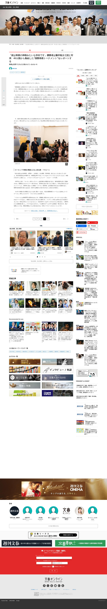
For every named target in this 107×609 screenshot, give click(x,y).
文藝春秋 (53, 2)
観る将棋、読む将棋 (12, 7)
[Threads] (51, 585)
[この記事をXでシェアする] (3, 80)
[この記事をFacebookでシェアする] (3, 84)
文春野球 (79, 2)
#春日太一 (45, 351)
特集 (38, 2)
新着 (22, 2)
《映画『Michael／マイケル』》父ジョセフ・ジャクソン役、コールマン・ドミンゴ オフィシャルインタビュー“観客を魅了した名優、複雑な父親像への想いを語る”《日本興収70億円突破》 (65, 337)
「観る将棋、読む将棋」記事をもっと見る (41, 261)
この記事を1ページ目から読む (42, 79)
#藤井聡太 (23, 72)
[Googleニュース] (55, 585)
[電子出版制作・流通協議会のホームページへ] (36, 594)
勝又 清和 (42, 253)
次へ (64, 219)
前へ (17, 219)
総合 (90, 72)
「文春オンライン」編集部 (18, 253)
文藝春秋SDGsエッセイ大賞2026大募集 (31, 334)
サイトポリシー (66, 589)
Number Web (4, 600)
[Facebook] (44, 585)
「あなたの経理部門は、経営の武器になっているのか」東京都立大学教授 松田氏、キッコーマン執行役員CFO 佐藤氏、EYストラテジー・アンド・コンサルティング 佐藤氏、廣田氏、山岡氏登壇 (49, 337)
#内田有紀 (18, 351)
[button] (37, 257)
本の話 (17, 600)
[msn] (59, 585)
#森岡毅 (51, 351)
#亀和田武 (24, 351)
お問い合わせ (43, 589)
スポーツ (17, 72)
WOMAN (58, 2)
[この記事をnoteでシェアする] (4, 98)
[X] (48, 585)
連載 (43, 2)
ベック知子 (89, 147)
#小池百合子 (32, 351)
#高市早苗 (12, 351)
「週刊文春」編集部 (90, 123)
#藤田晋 (56, 351)
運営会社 (74, 589)
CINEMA (64, 2)
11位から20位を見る (87, 206)
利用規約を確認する (47, 566)
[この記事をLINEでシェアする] (3, 94)
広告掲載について (34, 589)
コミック (73, 2)
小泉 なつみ (89, 85)
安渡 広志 (86, 182)
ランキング (26, 2)
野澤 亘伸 (14, 68)
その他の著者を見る (53, 526)
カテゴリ (33, 2)
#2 (62, 50)
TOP (10, 44)
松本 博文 (69, 251)
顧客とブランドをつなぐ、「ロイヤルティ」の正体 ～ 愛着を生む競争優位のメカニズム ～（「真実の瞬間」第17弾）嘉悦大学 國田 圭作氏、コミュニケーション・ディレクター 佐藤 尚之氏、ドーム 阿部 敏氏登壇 (16, 337)
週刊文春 (47, 2)
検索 (86, 2)
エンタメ (12, 72)
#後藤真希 (62, 351)
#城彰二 (68, 351)
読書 (68, 2)
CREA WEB (12, 600)
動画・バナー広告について (55, 589)
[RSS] (63, 585)
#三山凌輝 (38, 351)
